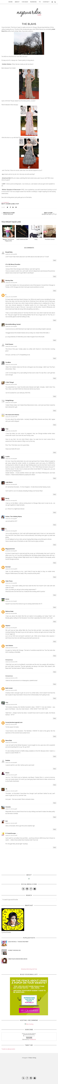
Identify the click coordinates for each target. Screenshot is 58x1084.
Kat (6, 821)
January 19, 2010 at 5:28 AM (11, 583)
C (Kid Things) (9, 382)
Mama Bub (8, 740)
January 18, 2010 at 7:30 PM (11, 364)
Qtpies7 (7, 625)
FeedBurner (32, 1039)
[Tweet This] (7, 207)
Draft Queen (9, 344)
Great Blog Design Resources (17, 959)
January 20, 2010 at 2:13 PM (11, 823)
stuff (17, 203)
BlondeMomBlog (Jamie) (13, 324)
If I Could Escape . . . (11, 833)
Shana (7, 772)
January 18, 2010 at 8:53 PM (11, 458)
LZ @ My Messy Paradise (12, 264)
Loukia (7, 456)
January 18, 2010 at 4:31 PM (11, 266)
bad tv (3, 203)
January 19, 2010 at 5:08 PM (11, 742)
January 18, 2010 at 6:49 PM (11, 326)
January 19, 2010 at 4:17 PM (11, 724)
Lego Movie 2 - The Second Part (18, 941)
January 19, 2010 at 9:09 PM (11, 762)
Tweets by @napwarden (8, 1049)
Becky (7, 498)
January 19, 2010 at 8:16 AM (11, 613)
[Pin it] (16, 207)
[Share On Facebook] (10, 207)
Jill (6, 789)
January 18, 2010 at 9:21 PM (11, 500)
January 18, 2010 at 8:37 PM (11, 430)
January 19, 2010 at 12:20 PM (11, 678)
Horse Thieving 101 (14, 950)
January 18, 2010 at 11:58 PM (11, 568)
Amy (6, 702)
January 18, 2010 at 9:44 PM (11, 530)
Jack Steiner (9, 645)
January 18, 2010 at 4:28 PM (11, 254)
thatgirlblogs (9, 400)
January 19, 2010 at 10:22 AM (11, 647)
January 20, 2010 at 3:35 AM (11, 808)
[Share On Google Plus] (13, 207)
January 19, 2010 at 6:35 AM (11, 601)
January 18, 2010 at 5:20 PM (11, 282)
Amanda (8, 807)
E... (6, 529)
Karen (7, 599)
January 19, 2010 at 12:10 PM (11, 661)
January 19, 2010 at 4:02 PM (11, 704)
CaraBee (8, 362)
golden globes (10, 203)
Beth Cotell (8, 688)
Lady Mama (8, 482)
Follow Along (32, 1057)
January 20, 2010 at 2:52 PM (11, 835)
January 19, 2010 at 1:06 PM (11, 690)
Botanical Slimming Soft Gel (29, 969)
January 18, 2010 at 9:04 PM (11, 484)
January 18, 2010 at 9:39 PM (11, 518)
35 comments (5, 202)
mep (6, 429)
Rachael (7, 567)
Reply (54, 260)
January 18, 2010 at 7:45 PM (11, 402)
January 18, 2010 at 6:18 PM (11, 296)
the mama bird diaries (12, 414)
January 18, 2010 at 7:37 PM (11, 384)
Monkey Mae (9, 280)
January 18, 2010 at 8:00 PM (11, 416)
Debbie (7, 760)
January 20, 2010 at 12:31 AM (11, 790)
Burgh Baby (9, 252)
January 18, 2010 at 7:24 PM (11, 346)
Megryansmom (10, 548)
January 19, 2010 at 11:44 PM (11, 774)
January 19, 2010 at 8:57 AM (11, 627)
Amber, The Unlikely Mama (13, 516)
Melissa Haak (9, 611)
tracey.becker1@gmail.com (13, 722)
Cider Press (9, 581)
